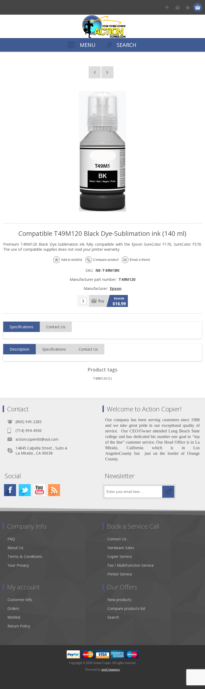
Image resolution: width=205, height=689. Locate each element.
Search (113, 617)
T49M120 (100, 378)
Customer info (19, 599)
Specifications (21, 326)
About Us (15, 547)
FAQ (11, 538)
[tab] (21, 327)
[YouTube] (39, 490)
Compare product (106, 260)
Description (19, 349)
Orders (13, 608)
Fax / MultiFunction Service (130, 565)
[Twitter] (25, 490)
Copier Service (119, 556)
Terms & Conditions (24, 556)
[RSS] (54, 490)
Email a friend (140, 260)
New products (119, 599)
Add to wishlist (71, 260)
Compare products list (126, 608)
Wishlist (14, 617)
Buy (101, 301)
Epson (115, 288)
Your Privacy (18, 565)
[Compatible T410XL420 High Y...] (95, 72)
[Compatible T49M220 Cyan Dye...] (107, 72)
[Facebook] (10, 490)
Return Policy (18, 626)
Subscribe (168, 492)
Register (167, 7)
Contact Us (55, 326)
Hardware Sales (120, 547)
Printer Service (119, 574)
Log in (177, 7)
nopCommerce (110, 669)
